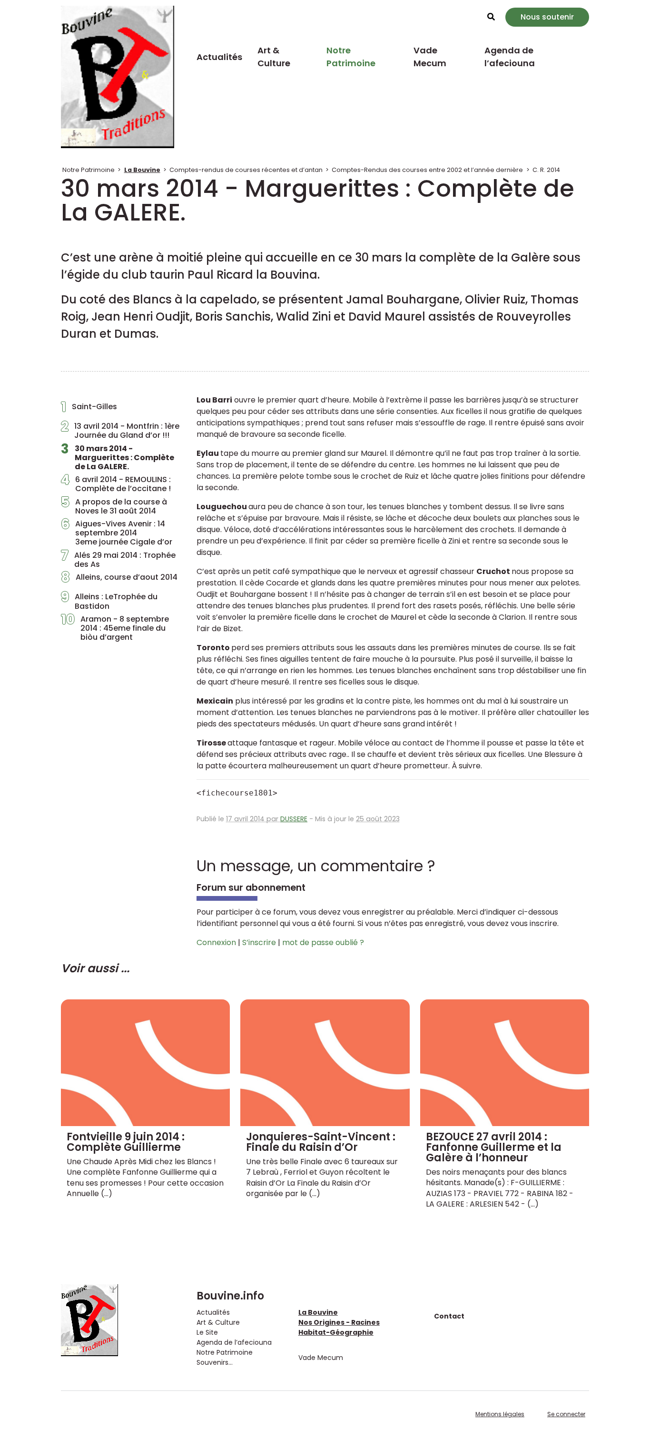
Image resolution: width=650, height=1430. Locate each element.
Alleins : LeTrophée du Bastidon (109, 601)
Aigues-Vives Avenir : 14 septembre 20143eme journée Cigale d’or (116, 533)
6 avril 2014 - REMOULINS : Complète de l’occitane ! (116, 484)
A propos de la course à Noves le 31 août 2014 (114, 506)
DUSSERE (293, 819)
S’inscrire (259, 942)
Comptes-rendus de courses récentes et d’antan (246, 170)
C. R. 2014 (546, 170)
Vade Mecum (430, 56)
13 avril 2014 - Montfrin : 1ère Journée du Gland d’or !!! (120, 431)
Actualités (219, 57)
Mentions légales (499, 1414)
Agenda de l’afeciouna (509, 56)
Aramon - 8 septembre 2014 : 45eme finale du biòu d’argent (115, 628)
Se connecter (566, 1414)
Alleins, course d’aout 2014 (119, 580)
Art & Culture (273, 56)
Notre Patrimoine (350, 56)
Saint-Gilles (89, 409)
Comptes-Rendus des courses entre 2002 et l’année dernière (427, 170)
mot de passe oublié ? (323, 942)
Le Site (207, 1332)
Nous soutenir (547, 16)
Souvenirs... (215, 1362)
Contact (449, 1316)
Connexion (216, 942)
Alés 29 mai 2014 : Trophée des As (118, 560)
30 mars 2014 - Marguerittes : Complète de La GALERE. (117, 458)
